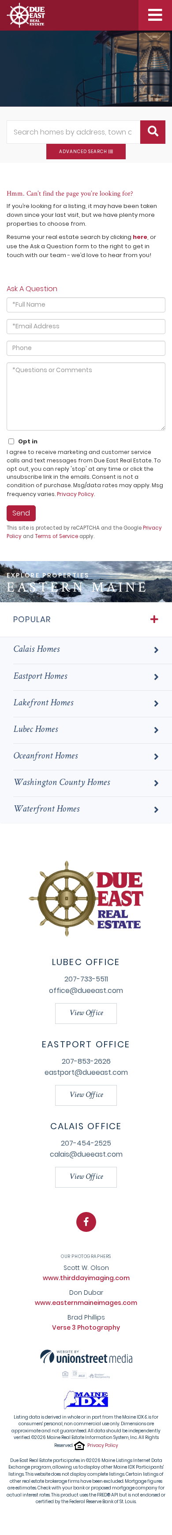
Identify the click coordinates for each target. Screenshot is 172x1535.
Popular (32, 619)
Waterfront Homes (46, 810)
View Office (86, 1013)
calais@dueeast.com (86, 1154)
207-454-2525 (86, 1143)
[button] (152, 132)
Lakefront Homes (43, 703)
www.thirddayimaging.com (86, 1277)
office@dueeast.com (86, 990)
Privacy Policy (75, 494)
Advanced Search (83, 151)
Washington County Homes (61, 783)
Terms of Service (56, 536)
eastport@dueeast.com (86, 1072)
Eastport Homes (40, 677)
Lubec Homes (35, 730)
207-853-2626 (86, 1061)
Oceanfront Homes (45, 757)
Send (21, 513)
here (140, 237)
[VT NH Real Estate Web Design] (86, 1356)
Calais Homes (36, 650)
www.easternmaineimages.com (86, 1302)
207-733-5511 (86, 979)
